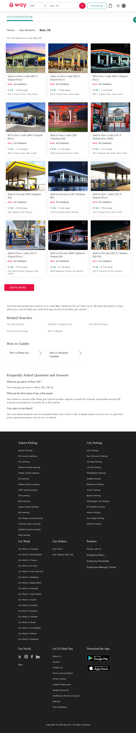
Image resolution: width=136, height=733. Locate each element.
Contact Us (58, 667)
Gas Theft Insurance (98, 324)
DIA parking (23, 512)
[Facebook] (32, 657)
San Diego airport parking (30, 518)
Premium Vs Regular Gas (60, 324)
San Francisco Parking (97, 456)
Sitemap (56, 701)
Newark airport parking (29, 467)
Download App (97, 6)
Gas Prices (58, 548)
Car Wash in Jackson (28, 610)
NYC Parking (92, 450)
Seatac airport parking (28, 472)
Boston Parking (94, 495)
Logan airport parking (28, 506)
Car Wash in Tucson (27, 560)
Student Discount (60, 690)
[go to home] (18, 4)
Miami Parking (93, 512)
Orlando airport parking (29, 523)
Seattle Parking (94, 478)
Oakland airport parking (29, 529)
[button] (118, 6)
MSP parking (24, 535)
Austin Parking (93, 490)
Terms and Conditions (63, 673)
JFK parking (23, 478)
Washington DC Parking (98, 501)
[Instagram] (26, 657)
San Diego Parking (95, 518)
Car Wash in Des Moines (30, 594)
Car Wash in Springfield (29, 627)
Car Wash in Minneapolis (30, 554)
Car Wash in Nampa (27, 605)
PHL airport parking (27, 456)
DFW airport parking (27, 490)
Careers (56, 661)
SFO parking (24, 495)
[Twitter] (19, 657)
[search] (82, 6)
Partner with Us (94, 548)
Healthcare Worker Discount (66, 695)
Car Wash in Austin (27, 599)
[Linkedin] (37, 657)
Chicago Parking (94, 461)
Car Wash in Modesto (28, 577)
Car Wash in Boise (27, 622)
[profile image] (120, 6)
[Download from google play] (102, 659)
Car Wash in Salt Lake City (30, 571)
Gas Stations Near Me (63, 554)
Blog (20, 664)
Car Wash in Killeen (27, 633)
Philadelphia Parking (96, 472)
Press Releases (60, 707)
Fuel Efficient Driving (17, 331)
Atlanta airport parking (28, 484)
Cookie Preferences (62, 684)
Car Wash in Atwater (28, 616)
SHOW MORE (18, 287)
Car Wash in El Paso (27, 565)
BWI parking (24, 501)
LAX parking (24, 461)
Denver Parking (94, 523)
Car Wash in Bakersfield (29, 582)
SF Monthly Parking (96, 506)
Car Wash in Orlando (28, 588)
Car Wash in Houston (28, 548)
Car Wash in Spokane (28, 639)
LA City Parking (94, 467)
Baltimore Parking (95, 484)
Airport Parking (25, 450)
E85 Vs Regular (55, 331)
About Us (57, 656)
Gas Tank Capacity (15, 324)
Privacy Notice (59, 678)
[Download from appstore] (102, 668)
